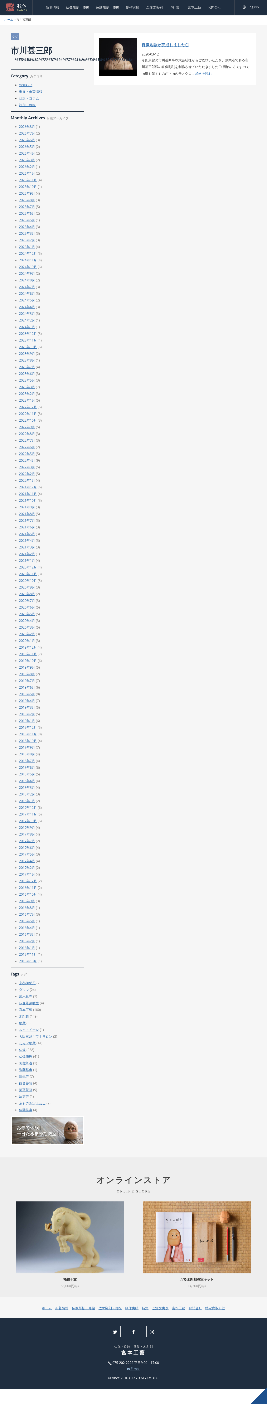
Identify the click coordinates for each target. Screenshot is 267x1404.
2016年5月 (27, 921)
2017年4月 (27, 861)
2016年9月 (27, 901)
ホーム (8, 19)
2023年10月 (28, 347)
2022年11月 (28, 413)
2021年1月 (27, 560)
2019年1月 (27, 720)
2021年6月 (27, 527)
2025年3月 (27, 233)
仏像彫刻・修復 (77, 7)
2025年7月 (27, 206)
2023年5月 (27, 380)
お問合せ (214, 7)
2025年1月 (27, 247)
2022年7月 (27, 440)
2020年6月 (27, 607)
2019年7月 (27, 680)
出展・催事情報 (30, 91)
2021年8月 (27, 514)
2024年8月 (27, 280)
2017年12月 (28, 807)
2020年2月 (27, 634)
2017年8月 (27, 834)
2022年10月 (28, 420)
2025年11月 (28, 180)
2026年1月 (27, 173)
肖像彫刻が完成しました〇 (165, 44)
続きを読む (203, 73)
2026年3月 (27, 160)
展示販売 (25, 996)
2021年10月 (28, 500)
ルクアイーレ (29, 1029)
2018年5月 (27, 774)
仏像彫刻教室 (29, 1003)
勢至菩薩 (25, 1090)
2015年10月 (28, 961)
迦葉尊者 (25, 1069)
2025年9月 (27, 193)
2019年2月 (27, 714)
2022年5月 (27, 453)
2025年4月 (27, 226)
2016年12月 (28, 881)
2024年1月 (27, 327)
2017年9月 (27, 827)
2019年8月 (27, 674)
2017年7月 (27, 841)
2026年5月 (27, 146)
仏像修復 (25, 1056)
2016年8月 (27, 907)
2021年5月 (27, 534)
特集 (176, 7)
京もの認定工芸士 (32, 1103)
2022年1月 (27, 480)
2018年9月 (27, 747)
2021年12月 (28, 487)
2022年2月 (27, 473)
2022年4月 (27, 460)
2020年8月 (27, 594)
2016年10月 (28, 894)
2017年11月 (28, 814)
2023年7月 (27, 367)
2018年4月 (27, 781)
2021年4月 (27, 540)
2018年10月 (28, 741)
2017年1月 (27, 874)
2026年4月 (27, 153)
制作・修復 (27, 105)
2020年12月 (28, 567)
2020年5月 (27, 614)
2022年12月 (28, 407)
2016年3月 (27, 934)
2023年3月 (27, 387)
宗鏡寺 (24, 1076)
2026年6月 (27, 140)
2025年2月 (27, 240)
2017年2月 (27, 867)
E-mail (135, 1368)
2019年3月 (27, 707)
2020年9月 (27, 587)
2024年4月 (27, 307)
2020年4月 (27, 620)
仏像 (22, 1049)
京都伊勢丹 (27, 983)
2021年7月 (27, 520)
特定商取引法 (215, 1308)
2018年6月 (27, 767)
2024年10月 (28, 267)
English (253, 7)
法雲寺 (24, 1096)
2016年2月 (27, 941)
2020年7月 (27, 600)
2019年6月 (27, 687)
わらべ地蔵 (27, 1043)
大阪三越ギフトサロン (35, 1036)
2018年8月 (27, 754)
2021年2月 (27, 554)
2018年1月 (27, 801)
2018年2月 (27, 794)
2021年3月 (27, 547)
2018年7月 (27, 761)
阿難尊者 (25, 1063)
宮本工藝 (194, 7)
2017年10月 (28, 821)
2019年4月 (27, 700)
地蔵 (22, 1023)
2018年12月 (28, 727)
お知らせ (25, 85)
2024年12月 (28, 253)
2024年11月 (28, 260)
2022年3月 (27, 467)
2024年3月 (27, 313)
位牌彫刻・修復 (107, 7)
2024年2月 (27, 320)
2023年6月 (27, 373)
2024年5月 (27, 300)
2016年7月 (27, 914)
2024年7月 (27, 287)
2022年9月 (27, 427)
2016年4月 (27, 927)
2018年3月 (27, 787)
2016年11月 (28, 887)
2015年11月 (28, 954)
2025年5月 (27, 220)
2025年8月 (27, 200)
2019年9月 (27, 667)
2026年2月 (27, 166)
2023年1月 (27, 400)
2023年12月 (28, 333)
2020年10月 (28, 580)
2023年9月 (27, 353)
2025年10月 (28, 186)
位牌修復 (25, 1110)
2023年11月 (28, 340)
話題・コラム (29, 98)
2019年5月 (27, 694)
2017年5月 (27, 854)
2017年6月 (27, 847)
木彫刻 (24, 1016)
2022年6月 (27, 447)
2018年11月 (28, 734)
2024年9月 (27, 273)
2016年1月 (27, 947)
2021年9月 (27, 507)
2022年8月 (27, 433)
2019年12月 (28, 647)
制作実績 (132, 7)
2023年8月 (27, 360)
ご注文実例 (154, 7)
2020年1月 (27, 640)
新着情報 (52, 7)
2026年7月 (27, 133)
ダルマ (24, 989)
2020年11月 (28, 574)
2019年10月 (28, 660)
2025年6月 (27, 213)
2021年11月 (28, 494)
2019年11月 (28, 654)
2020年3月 (27, 627)
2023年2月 (27, 393)
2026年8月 (27, 126)
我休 (22, 7)
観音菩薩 (25, 1083)
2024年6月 (27, 293)
